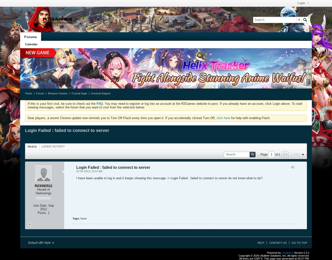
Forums (30, 37)
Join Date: (40, 205)
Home (28, 93)
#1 (293, 167)
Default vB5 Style (40, 242)
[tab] (32, 146)
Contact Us (278, 242)
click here (223, 118)
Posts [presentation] (32, 146)
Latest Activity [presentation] (53, 146)
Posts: (42, 213)
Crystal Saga (79, 93)
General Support (101, 93)
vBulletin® (287, 252)
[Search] (305, 20)
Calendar (31, 44)
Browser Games (58, 93)
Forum (40, 93)
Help (260, 242)
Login (301, 3)
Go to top (299, 242)
